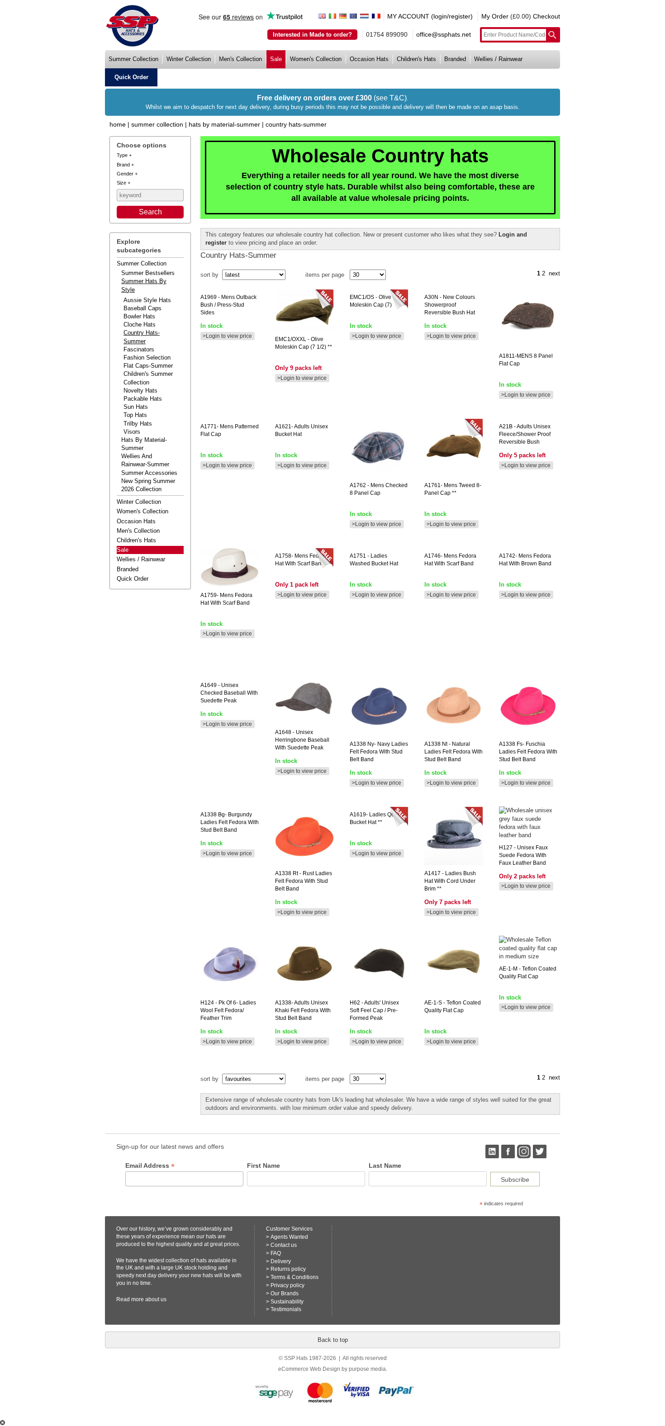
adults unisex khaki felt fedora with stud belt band (303, 1010)
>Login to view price (227, 336)
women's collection (316, 59)
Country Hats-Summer (296, 124)
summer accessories (149, 472)
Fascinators (139, 349)
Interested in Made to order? (312, 34)
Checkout (546, 16)
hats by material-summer (144, 443)
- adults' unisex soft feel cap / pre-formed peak (374, 1010)
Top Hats (135, 415)
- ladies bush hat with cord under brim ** (450, 881)
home (117, 124)
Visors (132, 431)
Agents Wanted (289, 1237)
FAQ (276, 1253)
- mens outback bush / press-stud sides (228, 305)
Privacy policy (287, 1285)
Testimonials (286, 1309)
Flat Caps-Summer (148, 365)
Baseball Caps (143, 308)
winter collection (188, 59)
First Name (263, 1165)
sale (276, 59)
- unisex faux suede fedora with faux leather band (523, 855)
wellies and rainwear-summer (145, 460)
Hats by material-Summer (224, 124)
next (554, 273)
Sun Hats (136, 406)
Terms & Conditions (294, 1277)
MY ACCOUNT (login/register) (430, 16)
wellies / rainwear (498, 59)
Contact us (284, 1245)
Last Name (385, 1165)
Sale (122, 549)
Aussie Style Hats (147, 300)
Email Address (150, 1165)
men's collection (240, 59)
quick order (131, 77)
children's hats (416, 59)
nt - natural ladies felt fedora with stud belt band (453, 752)
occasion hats (369, 59)
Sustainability (287, 1301)
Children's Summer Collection (148, 377)
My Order (494, 16)
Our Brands (285, 1293)
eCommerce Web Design (309, 1369)
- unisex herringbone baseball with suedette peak (302, 740)
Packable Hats (143, 398)
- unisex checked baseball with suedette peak (229, 693)
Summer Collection (157, 124)
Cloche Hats (140, 324)
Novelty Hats (140, 390)
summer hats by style (143, 285)
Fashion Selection (147, 357)
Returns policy (288, 1269)
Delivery (281, 1261)
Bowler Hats (139, 316)
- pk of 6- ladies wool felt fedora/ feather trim (228, 1010)
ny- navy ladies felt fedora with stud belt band (379, 752)
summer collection (133, 59)
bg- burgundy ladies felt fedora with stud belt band (229, 822)
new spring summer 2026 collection (148, 485)
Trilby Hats (138, 423)
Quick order (132, 578)
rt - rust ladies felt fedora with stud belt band (303, 881)
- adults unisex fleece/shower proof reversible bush (525, 434)
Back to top (333, 1339)
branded (455, 59)
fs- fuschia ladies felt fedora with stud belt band (528, 752)
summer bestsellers (148, 273)
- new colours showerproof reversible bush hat (449, 305)
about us (155, 1299)
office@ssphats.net (443, 34)
